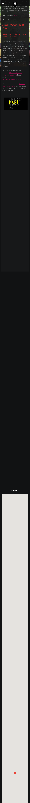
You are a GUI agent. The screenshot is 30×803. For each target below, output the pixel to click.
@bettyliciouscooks (15, 73)
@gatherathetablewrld (9, 75)
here (15, 15)
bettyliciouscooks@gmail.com (12, 79)
